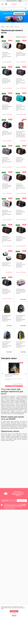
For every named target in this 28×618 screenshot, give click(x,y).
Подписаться (22, 500)
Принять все (14, 611)
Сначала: (18, 36)
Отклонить (14, 613)
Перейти (19, 0)
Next (26, 375)
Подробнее (14, 615)
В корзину (7, 62)
